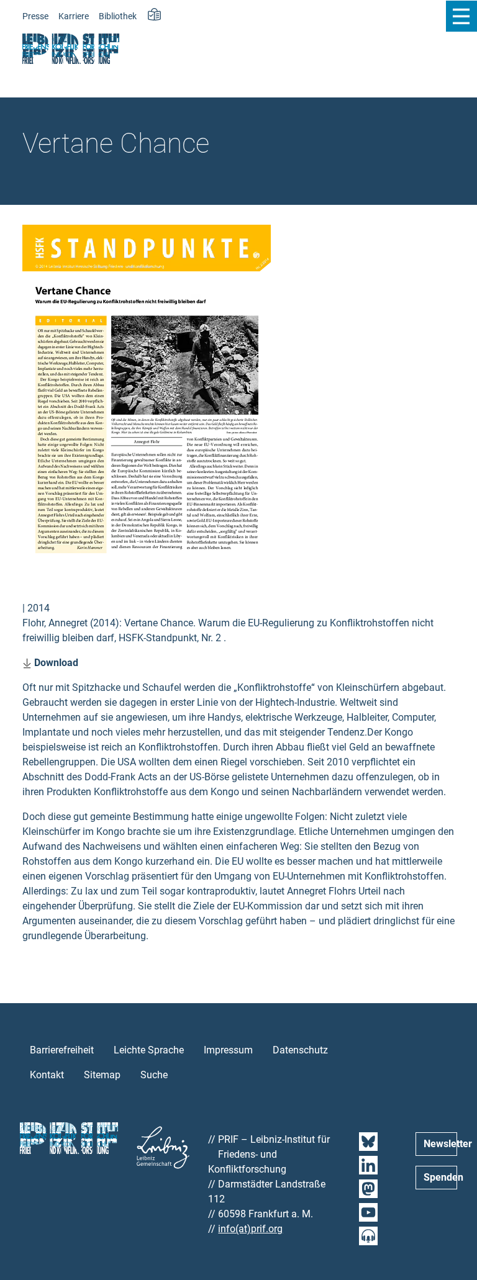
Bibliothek (118, 16)
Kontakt (47, 1075)
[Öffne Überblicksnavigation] (461, 16)
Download (55, 663)
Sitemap (102, 1075)
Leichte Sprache (149, 1050)
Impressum (228, 1050)
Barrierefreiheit (62, 1050)
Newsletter (440, 1144)
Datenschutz (300, 1050)
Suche (154, 1075)
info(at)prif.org (250, 1229)
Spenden (440, 1177)
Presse (35, 16)
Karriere (73, 16)
